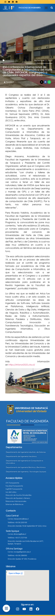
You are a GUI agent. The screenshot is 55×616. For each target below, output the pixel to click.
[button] (46, 8)
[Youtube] (9, 2)
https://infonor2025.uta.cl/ (22, 364)
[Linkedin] (13, 2)
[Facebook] (16, 2)
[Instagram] (5, 2)
